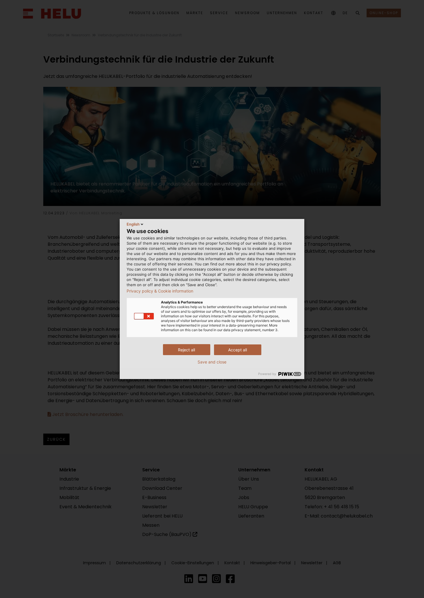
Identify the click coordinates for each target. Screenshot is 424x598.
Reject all (186, 349)
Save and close (212, 362)
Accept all (237, 349)
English (133, 224)
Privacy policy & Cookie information (160, 291)
